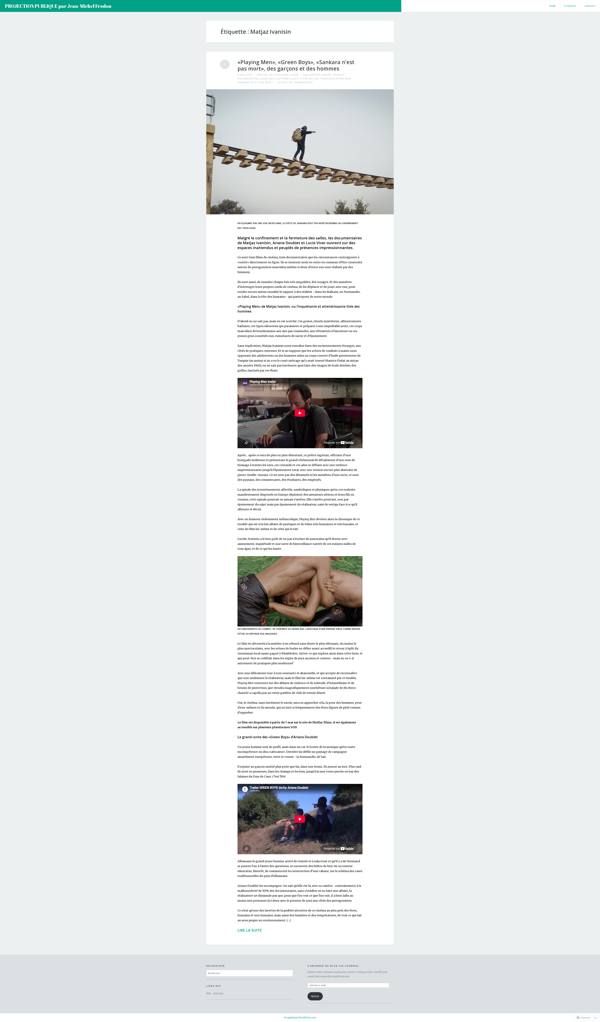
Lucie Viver (300, 78)
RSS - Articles (214, 993)
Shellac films (321, 722)
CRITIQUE (275, 74)
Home (552, 6)
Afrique (315, 74)
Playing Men (342, 78)
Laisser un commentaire (295, 82)
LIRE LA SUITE (250, 930)
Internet (284, 78)
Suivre (315, 996)
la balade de (341, 688)
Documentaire (248, 78)
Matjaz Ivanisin (320, 78)
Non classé (290, 74)
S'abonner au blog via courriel (333, 965)
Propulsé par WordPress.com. (300, 1017)
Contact (590, 6)
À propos (570, 6)
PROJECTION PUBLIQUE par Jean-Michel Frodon (58, 6)
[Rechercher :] (249, 973)
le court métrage (288, 360)
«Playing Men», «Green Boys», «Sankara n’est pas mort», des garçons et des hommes (296, 65)
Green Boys (268, 78)
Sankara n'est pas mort (255, 82)
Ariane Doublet (333, 74)
